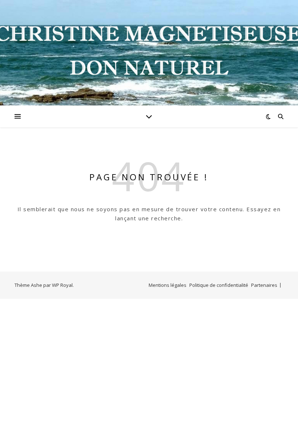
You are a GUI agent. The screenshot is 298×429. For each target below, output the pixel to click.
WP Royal (62, 285)
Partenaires (264, 285)
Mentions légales (167, 285)
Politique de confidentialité (218, 285)
